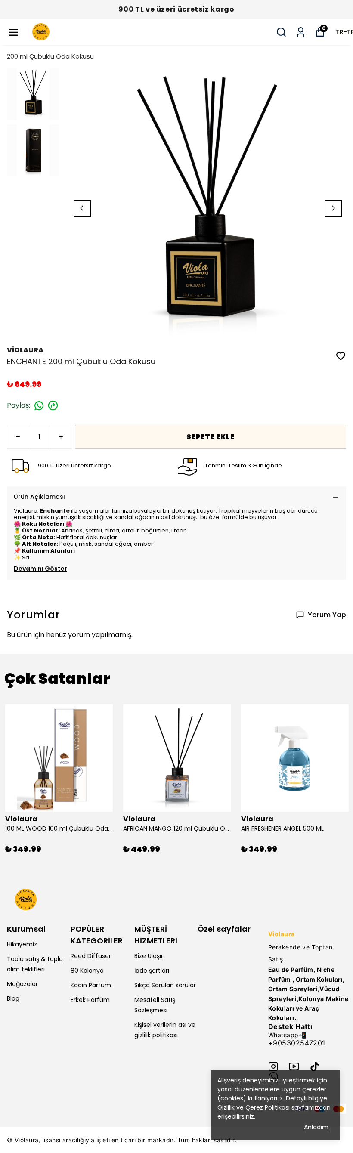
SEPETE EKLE (210, 437)
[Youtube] (294, 1066)
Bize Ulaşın (149, 956)
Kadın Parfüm (91, 985)
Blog (13, 998)
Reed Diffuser (91, 956)
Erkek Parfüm (90, 999)
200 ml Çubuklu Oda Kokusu (50, 56)
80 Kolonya (87, 970)
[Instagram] (273, 1066)
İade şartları (151, 970)
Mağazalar (22, 984)
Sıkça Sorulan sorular (165, 985)
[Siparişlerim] (300, 32)
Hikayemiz (22, 944)
